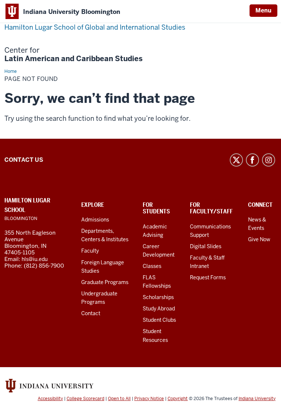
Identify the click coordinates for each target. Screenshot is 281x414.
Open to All (119, 399)
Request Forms (208, 277)
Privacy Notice (149, 399)
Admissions (95, 219)
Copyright (178, 399)
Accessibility (50, 399)
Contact (90, 313)
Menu (263, 10)
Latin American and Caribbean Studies (73, 54)
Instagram (268, 160)
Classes (152, 266)
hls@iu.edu (35, 259)
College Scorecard (85, 399)
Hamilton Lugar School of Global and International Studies (94, 27)
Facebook (252, 160)
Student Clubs (159, 320)
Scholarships (158, 297)
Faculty (90, 250)
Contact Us (23, 160)
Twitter (236, 160)
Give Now (259, 239)
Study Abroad (159, 308)
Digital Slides (205, 246)
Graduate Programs (104, 282)
